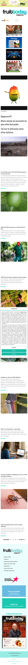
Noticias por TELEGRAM (14, 591)
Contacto (6, 559)
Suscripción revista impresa (10, 561)
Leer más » (3, 188)
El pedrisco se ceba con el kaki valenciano (11, 377)
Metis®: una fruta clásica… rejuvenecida (10, 429)
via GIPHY (4, 111)
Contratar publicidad (9, 570)
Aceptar (14, 354)
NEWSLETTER (14, 604)
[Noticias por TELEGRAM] (14, 588)
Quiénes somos (7, 557)
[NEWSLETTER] (14, 601)
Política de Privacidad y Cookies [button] (14, 661)
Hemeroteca (7, 566)
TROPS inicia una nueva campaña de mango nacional (13, 277)
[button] (16, 20)
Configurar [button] (14, 663)
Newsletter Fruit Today (10, 563)
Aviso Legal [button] (14, 659)
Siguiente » (22, 539)
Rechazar (14, 350)
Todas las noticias (8, 568)
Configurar (14, 347)
